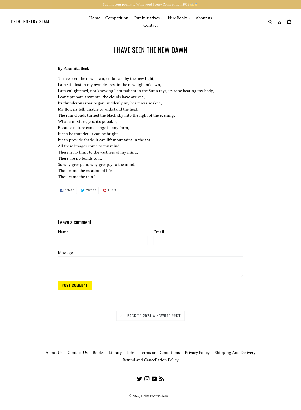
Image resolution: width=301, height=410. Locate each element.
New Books (180, 17)
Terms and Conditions (160, 352)
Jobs (131, 352)
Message (65, 252)
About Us (54, 352)
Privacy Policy (197, 352)
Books (98, 352)
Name (63, 231)
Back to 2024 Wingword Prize (153, 315)
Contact (150, 25)
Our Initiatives (149, 17)
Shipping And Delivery (235, 352)
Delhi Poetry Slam (30, 21)
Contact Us (78, 352)
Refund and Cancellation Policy (151, 359)
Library (115, 352)
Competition (116, 17)
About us (204, 17)
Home (94, 17)
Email (159, 231)
